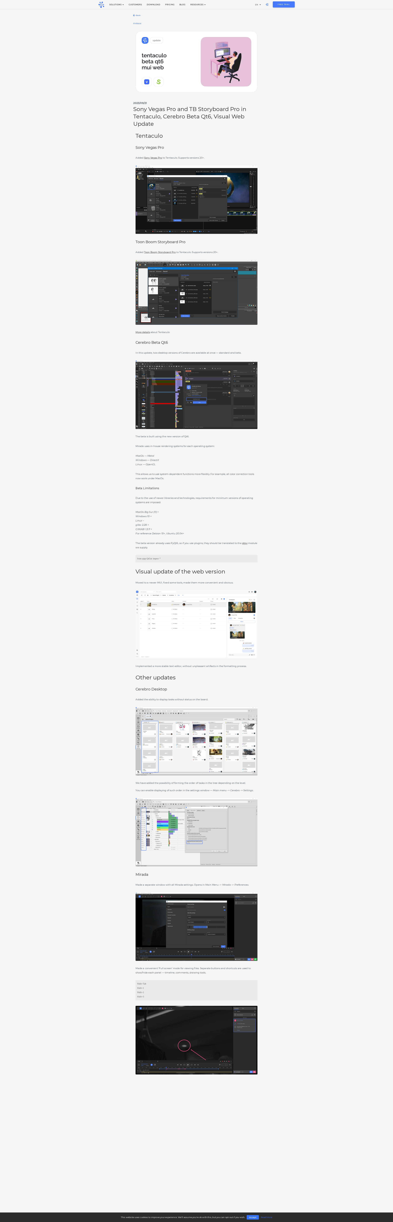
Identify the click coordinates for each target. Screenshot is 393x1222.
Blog (182, 4)
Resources (197, 4)
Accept (252, 1217)
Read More (266, 1217)
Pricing (170, 4)
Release (138, 23)
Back (138, 15)
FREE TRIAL (284, 4)
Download (153, 4)
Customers (135, 4)
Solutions (115, 4)
